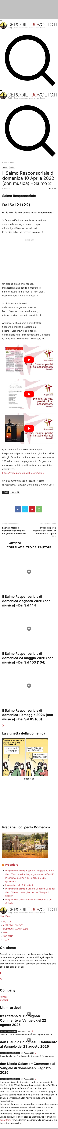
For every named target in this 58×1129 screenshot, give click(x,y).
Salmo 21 (15, 492)
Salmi (12, 167)
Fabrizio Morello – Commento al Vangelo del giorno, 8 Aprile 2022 (15, 530)
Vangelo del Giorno (8, 1031)
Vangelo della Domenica (10, 1053)
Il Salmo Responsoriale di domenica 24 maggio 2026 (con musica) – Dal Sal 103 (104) (28, 658)
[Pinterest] (32, 509)
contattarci (5, 1120)
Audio (5, 167)
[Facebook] (18, 509)
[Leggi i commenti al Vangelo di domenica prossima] (25, 857)
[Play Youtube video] (29, 360)
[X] (25, 509)
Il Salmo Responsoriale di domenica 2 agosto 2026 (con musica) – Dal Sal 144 (26, 601)
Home (4, 162)
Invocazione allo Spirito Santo (19, 885)
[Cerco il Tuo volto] (29, 28)
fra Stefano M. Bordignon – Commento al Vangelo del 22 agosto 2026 (23, 1020)
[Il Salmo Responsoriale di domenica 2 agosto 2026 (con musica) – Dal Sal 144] (29, 571)
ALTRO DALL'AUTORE (36, 547)
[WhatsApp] (39, 509)
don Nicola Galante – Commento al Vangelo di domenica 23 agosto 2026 (27, 1068)
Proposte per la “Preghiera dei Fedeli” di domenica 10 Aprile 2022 (44, 532)
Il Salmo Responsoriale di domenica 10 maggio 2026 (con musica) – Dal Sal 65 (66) (27, 714)
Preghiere (11, 864)
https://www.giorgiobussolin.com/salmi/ (23, 473)
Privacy (3, 996)
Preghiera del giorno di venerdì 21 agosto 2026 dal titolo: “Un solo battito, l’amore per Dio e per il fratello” (30, 892)
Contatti (4, 1000)
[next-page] (3, 725)
